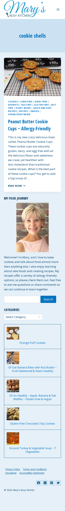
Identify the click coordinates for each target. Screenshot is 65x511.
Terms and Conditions (35, 469)
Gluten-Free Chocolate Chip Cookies (32, 423)
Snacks (34, 111)
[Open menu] (58, 9)
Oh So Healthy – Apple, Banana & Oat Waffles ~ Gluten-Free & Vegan (32, 397)
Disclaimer (11, 472)
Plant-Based (23, 108)
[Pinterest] (51, 483)
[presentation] (32, 77)
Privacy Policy (12, 469)
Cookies (13, 101)
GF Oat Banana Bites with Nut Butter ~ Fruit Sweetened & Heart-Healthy (32, 369)
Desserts (13, 104)
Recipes (23, 111)
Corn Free (26, 101)
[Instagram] (45, 483)
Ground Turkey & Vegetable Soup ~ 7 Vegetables (32, 450)
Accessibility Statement (32, 472)
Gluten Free (41, 104)
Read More (17, 185)
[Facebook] (39, 483)
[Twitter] (58, 483)
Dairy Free (41, 101)
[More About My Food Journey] (32, 227)
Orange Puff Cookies (33, 343)
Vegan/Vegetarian (19, 114)
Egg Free (26, 104)
